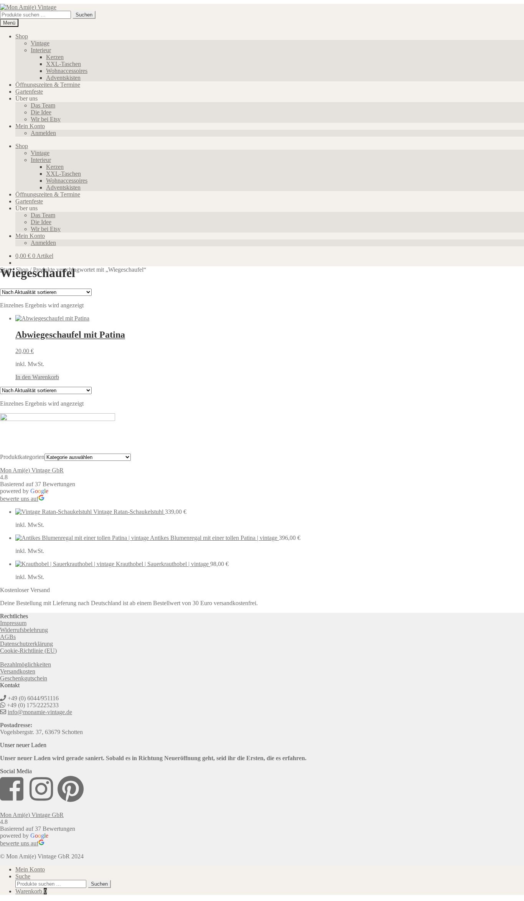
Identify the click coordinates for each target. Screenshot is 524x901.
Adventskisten (63, 77)
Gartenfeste (29, 91)
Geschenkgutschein (23, 678)
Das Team (43, 105)
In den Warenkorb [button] (37, 377)
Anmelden (43, 133)
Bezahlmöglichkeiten (25, 664)
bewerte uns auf (19, 498)
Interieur (41, 50)
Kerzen (55, 57)
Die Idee (41, 112)
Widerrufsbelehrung (24, 630)
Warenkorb (31, 891)
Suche (22, 876)
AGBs (8, 637)
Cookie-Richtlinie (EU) (28, 650)
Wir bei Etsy (46, 119)
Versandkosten (17, 671)
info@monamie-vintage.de (40, 712)
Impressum (13, 623)
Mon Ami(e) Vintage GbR (32, 470)
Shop (21, 36)
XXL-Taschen (63, 64)
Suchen (84, 15)
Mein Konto (30, 126)
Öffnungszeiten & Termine (47, 84)
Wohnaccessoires (66, 71)
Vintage (40, 43)
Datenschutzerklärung (26, 643)
